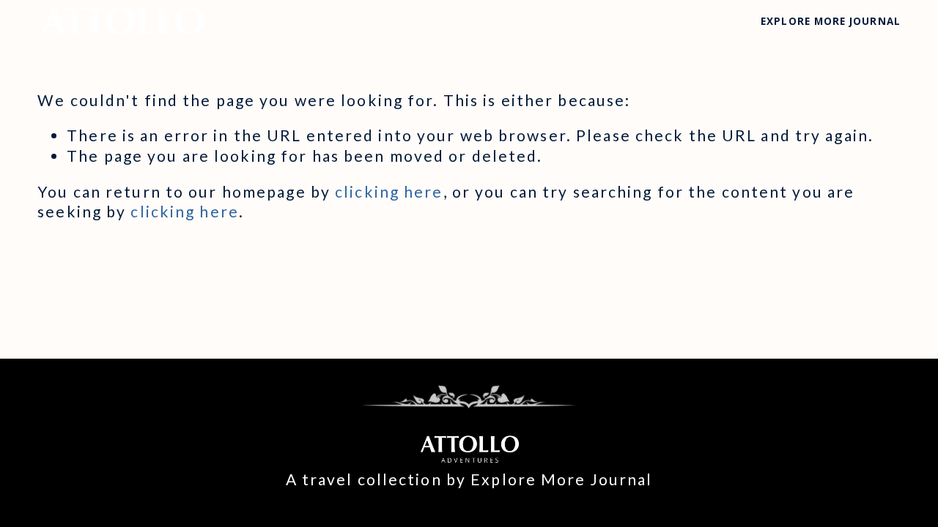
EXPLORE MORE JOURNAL (831, 21)
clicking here (389, 191)
